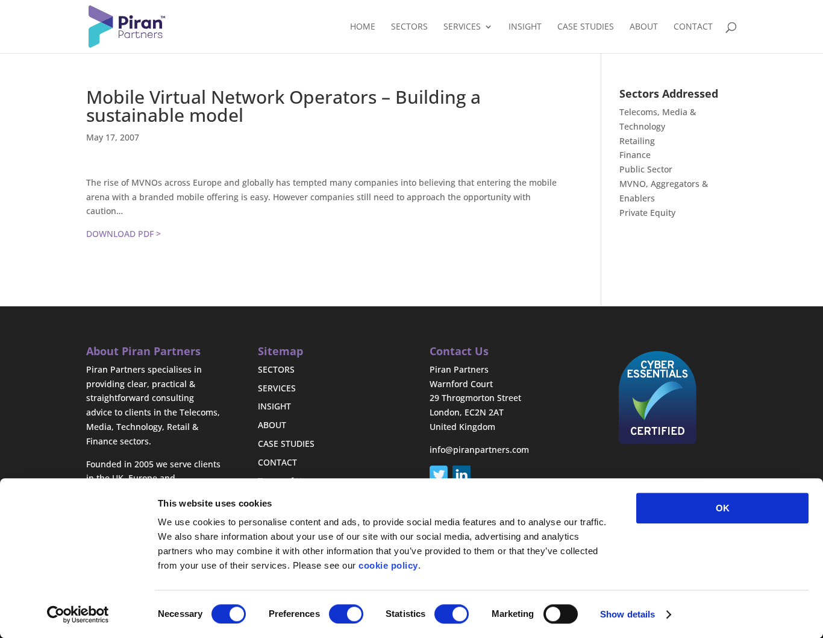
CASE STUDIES (585, 27)
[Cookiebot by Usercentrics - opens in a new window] (78, 614)
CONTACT (693, 27)
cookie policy (388, 565)
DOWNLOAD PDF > (123, 233)
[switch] (346, 614)
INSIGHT (525, 27)
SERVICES (462, 27)
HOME (362, 27)
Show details (627, 614)
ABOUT (644, 27)
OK (723, 508)
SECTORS (409, 27)
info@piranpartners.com (479, 449)
